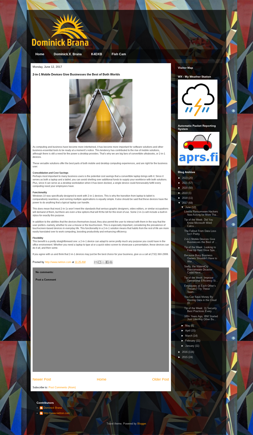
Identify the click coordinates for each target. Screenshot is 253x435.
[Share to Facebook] (107, 262)
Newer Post (42, 379)
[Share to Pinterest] (111, 262)
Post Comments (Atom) (62, 387)
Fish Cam (119, 54)
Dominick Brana (53, 407)
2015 (185, 357)
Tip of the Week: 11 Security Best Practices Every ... (200, 310)
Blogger (141, 423)
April (188, 330)
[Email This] (96, 262)
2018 (185, 197)
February (190, 340)
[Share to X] (103, 262)
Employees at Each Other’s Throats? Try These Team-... (200, 288)
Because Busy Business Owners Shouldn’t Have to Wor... (200, 258)
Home (39, 54)
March (189, 335)
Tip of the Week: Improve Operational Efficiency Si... (201, 279)
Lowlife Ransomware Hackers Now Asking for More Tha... (201, 213)
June (188, 207)
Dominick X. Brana (68, 54)
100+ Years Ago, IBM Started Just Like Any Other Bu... (201, 318)
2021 (185, 182)
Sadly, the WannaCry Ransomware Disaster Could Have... (198, 269)
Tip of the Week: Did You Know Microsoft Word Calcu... (198, 222)
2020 (185, 187)
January (190, 345)
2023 (185, 177)
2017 (185, 202)
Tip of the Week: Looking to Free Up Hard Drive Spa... (200, 249)
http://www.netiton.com (57, 413)
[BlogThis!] (100, 262)
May (188, 325)
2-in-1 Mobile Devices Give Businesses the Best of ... (200, 241)
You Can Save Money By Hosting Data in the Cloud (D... (200, 300)
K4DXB (96, 54)
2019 (185, 192)
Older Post (160, 379)
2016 (185, 351)
